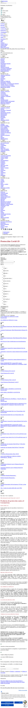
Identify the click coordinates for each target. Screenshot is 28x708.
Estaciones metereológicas (6, 221)
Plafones (2, 137)
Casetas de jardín (4, 193)
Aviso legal (15, 680)
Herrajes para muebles (5, 87)
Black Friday (3, 46)
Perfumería (3, 175)
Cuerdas (2, 77)
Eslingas (2, 109)
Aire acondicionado (5, 142)
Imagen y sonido (4, 226)
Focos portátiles (4, 127)
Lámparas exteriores (5, 130)
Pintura (2, 80)
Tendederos (3, 172)
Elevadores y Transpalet (6, 110)
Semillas (2, 212)
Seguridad (3, 27)
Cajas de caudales (4, 95)
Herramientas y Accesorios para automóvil (10, 83)
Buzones (2, 60)
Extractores (3, 170)
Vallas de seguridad (5, 217)
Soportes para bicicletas (6, 213)
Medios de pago (9, 680)
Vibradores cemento (5, 120)
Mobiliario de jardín (5, 205)
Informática (3, 223)
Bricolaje (3, 25)
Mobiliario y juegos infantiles (7, 204)
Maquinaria (3, 66)
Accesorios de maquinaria (6, 68)
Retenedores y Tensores (6, 82)
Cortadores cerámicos (5, 107)
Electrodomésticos (4, 160)
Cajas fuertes (3, 93)
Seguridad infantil (4, 100)
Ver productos (4, 306)
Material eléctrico (4, 138)
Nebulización (3, 198)
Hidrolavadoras (4, 113)
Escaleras (3, 62)
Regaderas (3, 210)
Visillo (2, 186)
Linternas (3, 133)
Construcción (4, 28)
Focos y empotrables (5, 126)
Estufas (2, 146)
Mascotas (3, 200)
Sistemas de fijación (5, 67)
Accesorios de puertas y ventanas (8, 86)
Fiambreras (3, 162)
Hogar (2, 33)
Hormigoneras (4, 115)
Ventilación (3, 151)
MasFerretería (6, 232)
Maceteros (3, 199)
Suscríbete (16, 668)
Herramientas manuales (6, 63)
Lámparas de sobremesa (6, 132)
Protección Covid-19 (5, 103)
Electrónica (3, 39)
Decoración (3, 35)
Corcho (2, 179)
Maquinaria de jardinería (6, 201)
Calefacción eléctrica (5, 150)
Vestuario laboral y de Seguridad (7, 101)
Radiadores (3, 147)
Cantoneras (3, 92)
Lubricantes (3, 64)
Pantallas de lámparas (5, 135)
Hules (2, 182)
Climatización (4, 32)
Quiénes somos (4, 45)
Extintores (3, 161)
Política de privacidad (5, 683)
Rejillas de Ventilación (5, 81)
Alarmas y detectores (5, 91)
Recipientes (3, 117)
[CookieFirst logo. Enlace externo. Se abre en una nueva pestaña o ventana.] (1, 691)
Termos (2, 169)
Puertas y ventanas (4, 167)
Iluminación (3, 30)
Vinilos (2, 185)
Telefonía (3, 225)
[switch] (25, 706)
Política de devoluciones (11, 682)
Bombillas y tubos (4, 125)
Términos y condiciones (15, 671)
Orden (2, 171)
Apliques (2, 124)
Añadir (2, 336)
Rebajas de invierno (5, 47)
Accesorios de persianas (6, 155)
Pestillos (2, 98)
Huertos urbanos (4, 195)
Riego (2, 211)
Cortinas (2, 180)
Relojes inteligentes (5, 224)
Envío (4, 680)
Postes (2, 209)
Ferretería (3, 23)
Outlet (2, 40)
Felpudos (2, 181)
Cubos (2, 159)
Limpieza (3, 164)
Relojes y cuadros (4, 184)
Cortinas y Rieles (4, 158)
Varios (2, 173)
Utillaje (2, 118)
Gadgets (2, 227)
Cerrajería (3, 61)
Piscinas (2, 207)
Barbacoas (3, 192)
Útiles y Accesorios (5, 149)
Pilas (2, 136)
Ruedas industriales (5, 70)
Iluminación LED (4, 129)
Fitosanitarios (3, 194)
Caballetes (3, 76)
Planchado (3, 166)
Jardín (2, 37)
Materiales (3, 116)
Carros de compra (4, 156)
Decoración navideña (5, 187)
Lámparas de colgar (5, 131)
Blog (2, 41)
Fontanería (3, 111)
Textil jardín (3, 215)
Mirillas (2, 97)
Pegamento (3, 78)
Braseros (2, 144)
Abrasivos (3, 58)
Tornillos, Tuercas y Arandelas (7, 84)
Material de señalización (6, 102)
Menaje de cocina (4, 165)
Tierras (2, 216)
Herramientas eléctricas (5, 69)
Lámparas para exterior (5, 196)
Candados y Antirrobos (5, 96)
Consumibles (3, 145)
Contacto (2, 42)
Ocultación (3, 206)
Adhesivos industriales (5, 75)
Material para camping (5, 203)
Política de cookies (21, 682)
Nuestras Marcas (4, 44)
